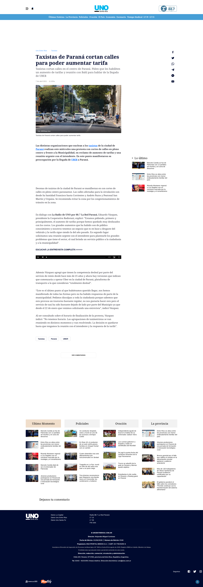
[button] (27, 9)
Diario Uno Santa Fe (58, 520)
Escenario (121, 17)
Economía (110, 17)
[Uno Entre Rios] (101, 8)
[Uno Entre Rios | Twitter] (194, 571)
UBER (74, 159)
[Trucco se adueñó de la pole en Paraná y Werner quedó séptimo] (121, 465)
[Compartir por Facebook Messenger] (172, 75)
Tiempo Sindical (134, 17)
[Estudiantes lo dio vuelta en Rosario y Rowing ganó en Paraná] (121, 476)
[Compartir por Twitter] (172, 58)
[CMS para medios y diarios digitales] (31, 581)
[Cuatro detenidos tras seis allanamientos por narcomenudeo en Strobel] (82, 456)
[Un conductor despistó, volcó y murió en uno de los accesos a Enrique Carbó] (82, 433)
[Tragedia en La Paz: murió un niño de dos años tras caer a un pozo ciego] (82, 467)
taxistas (93, 145)
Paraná (40, 149)
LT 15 (152, 17)
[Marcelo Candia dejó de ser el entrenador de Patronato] (43, 467)
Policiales (83, 17)
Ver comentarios (78, 355)
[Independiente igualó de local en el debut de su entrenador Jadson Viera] (121, 433)
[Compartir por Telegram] (172, 69)
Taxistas (54, 50)
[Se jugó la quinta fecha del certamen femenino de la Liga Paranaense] (121, 455)
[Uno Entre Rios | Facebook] (189, 571)
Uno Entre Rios (41, 50)
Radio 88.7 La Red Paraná (99, 515)
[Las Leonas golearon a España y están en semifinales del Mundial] (121, 444)
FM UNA (93, 523)
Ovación (93, 17)
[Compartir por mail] (172, 81)
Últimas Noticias (56, 17)
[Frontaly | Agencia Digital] (44, 581)
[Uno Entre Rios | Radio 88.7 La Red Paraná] (167, 8)
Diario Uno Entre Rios (59, 517)
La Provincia (72, 17)
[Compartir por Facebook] (172, 52)
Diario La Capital (57, 515)
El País (101, 17)
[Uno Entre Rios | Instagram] (200, 571)
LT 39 (146, 17)
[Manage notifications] (197, 582)
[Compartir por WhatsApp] (172, 64)
